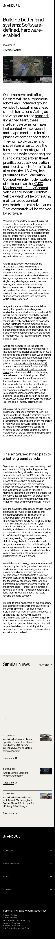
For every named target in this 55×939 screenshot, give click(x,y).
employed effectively (36, 578)
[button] (50, 5)
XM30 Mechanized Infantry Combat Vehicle (25, 188)
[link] (45, 665)
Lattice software (21, 263)
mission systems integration (26, 569)
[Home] (11, 837)
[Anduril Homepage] (11, 5)
